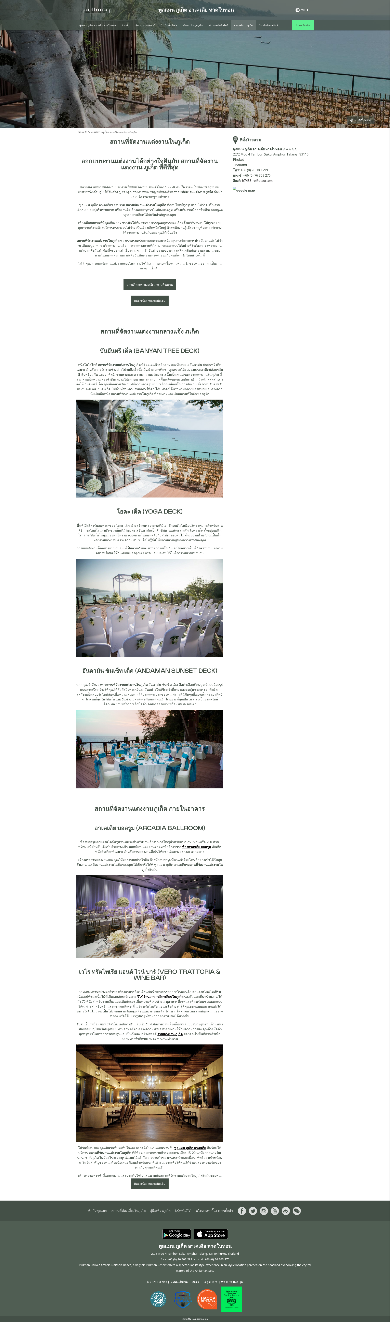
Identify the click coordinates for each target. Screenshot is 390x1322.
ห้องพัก (125, 25)
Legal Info (211, 1282)
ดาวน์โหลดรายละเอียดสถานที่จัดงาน (150, 284)
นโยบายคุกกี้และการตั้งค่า (214, 1210)
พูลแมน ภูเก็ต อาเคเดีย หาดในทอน (97, 25)
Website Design (232, 1282)
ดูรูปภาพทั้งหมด (360, 120)
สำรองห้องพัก (303, 25)
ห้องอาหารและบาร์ (145, 25)
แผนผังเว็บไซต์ (179, 1282)
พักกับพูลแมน (97, 1210)
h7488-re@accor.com (257, 180)
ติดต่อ (195, 1282)
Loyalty (183, 1210)
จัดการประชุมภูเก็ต (193, 25)
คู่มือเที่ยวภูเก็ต (160, 1210)
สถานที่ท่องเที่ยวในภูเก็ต (128, 1210)
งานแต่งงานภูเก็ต (243, 25)
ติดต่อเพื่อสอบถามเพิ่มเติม (149, 301)
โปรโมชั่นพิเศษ (169, 25)
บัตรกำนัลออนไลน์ (268, 25)
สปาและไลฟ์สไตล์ (218, 25)
